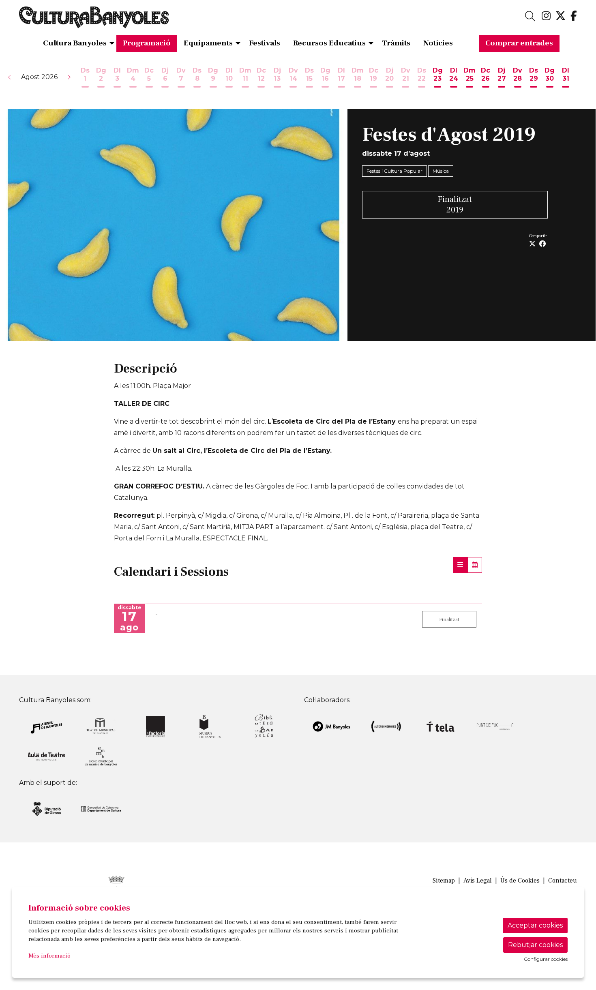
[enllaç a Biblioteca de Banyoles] (264, 726)
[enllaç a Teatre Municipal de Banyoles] (101, 726)
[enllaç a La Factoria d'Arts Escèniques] (155, 726)
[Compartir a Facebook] (542, 244)
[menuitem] (546, 16)
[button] (9, 77)
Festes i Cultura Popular (394, 171)
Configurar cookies (546, 959)
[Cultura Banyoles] (108, 20)
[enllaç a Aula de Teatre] (46, 756)
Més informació (49, 956)
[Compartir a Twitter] (532, 244)
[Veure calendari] (474, 565)
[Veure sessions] (460, 565)
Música (441, 171)
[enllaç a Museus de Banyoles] (210, 726)
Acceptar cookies (535, 925)
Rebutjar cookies (535, 945)
